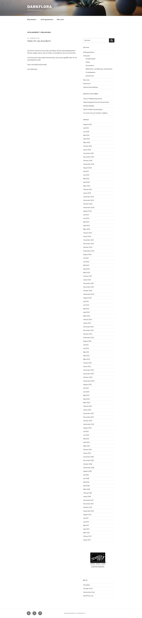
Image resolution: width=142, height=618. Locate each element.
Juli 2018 (86, 475)
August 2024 (87, 211)
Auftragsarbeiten (47, 19)
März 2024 (86, 229)
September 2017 (88, 511)
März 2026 (86, 142)
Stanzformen (90, 76)
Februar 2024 (87, 233)
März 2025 (86, 186)
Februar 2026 (87, 146)
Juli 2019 (86, 431)
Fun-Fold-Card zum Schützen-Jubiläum (95, 113)
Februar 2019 (87, 449)
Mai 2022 (86, 308)
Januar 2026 (87, 150)
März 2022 (86, 316)
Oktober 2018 (87, 464)
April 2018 (86, 485)
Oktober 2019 (87, 420)
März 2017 (86, 532)
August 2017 (87, 514)
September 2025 (88, 164)
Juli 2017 (85, 518)
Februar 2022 (87, 319)
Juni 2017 (86, 522)
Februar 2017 (87, 536)
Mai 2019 (86, 439)
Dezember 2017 (88, 500)
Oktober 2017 (87, 507)
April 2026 (86, 139)
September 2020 (88, 381)
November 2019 (88, 417)
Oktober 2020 (87, 377)
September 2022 (88, 294)
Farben (88, 62)
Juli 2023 (86, 258)
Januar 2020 (87, 410)
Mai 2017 (86, 525)
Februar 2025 (87, 189)
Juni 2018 (86, 478)
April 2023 (86, 269)
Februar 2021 (87, 363)
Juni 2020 (86, 392)
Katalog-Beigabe (88, 106)
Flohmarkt (86, 56)
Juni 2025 (86, 175)
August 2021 (87, 341)
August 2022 (87, 298)
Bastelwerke (31, 19)
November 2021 (88, 330)
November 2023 (88, 243)
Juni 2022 (86, 305)
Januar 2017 (87, 540)
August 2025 (87, 168)
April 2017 (86, 529)
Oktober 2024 (87, 204)
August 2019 (87, 428)
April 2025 (86, 182)
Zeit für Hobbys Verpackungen (93, 109)
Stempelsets (90, 65)
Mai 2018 (86, 482)
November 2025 (88, 157)
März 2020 (86, 402)
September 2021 (88, 337)
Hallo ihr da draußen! (39, 40)
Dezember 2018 (88, 457)
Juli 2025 (86, 171)
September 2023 (88, 251)
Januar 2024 (87, 236)
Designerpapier (91, 59)
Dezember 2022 (88, 283)
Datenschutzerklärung (90, 87)
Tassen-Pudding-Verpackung (92, 98)
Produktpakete (90, 72)
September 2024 (88, 207)
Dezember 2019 (88, 413)
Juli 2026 (86, 128)
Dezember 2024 (88, 196)
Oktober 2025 (87, 160)
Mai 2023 (86, 265)
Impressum (87, 83)
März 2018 (86, 489)
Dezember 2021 (88, 327)
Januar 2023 (87, 280)
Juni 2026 (86, 131)
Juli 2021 (85, 345)
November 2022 (88, 287)
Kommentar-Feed (89, 592)
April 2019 (86, 442)
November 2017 (88, 504)
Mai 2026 (86, 135)
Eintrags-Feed (87, 588)
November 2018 (88, 460)
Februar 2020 (87, 406)
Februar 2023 (87, 276)
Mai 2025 (86, 178)
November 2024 (88, 200)
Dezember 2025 (88, 153)
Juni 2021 (86, 348)
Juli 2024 (86, 215)
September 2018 (88, 467)
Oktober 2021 (87, 334)
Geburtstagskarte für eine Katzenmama (96, 102)
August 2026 (87, 124)
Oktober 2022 (87, 290)
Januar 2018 (87, 496)
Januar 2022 (87, 323)
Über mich (60, 19)
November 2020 (88, 374)
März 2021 (86, 359)
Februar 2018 (87, 493)
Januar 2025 (87, 193)
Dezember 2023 (88, 240)
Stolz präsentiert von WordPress (74, 613)
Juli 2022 (86, 301)
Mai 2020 (86, 395)
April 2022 (86, 312)
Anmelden (86, 585)
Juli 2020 (86, 388)
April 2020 (86, 399)
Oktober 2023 (87, 247)
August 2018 (87, 471)
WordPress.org (88, 596)
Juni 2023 (86, 262)
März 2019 (86, 446)
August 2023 (87, 254)
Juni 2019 (86, 435)
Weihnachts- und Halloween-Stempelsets (99, 69)
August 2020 (87, 384)
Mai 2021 (86, 352)
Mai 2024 (86, 222)
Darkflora (39, 7)
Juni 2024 (86, 218)
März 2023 (86, 272)
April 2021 (86, 355)
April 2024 (86, 225)
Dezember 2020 (88, 370)
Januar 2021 (87, 366)
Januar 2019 (87, 453)
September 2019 (88, 424)
